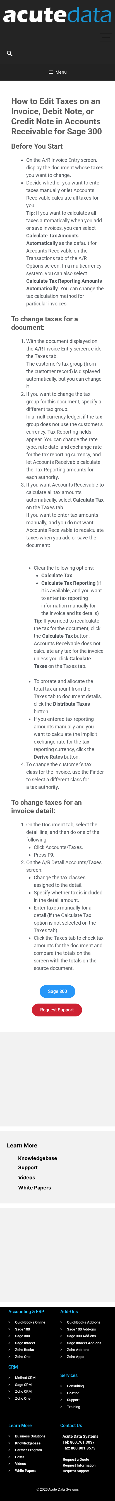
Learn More (22, 1145)
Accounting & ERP (26, 1311)
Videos (26, 1177)
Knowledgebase (37, 1158)
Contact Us (71, 1425)
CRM (13, 1367)
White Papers (34, 1188)
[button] (9, 54)
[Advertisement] (49, 1078)
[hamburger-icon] (106, 37)
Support (28, 1167)
